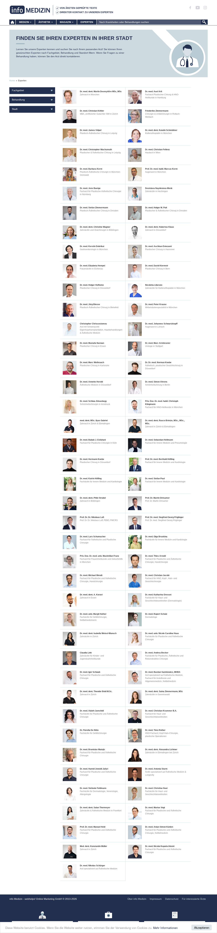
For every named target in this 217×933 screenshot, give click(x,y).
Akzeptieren (201, 927)
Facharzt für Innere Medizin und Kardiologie (165, 462)
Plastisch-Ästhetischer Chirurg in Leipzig (98, 133)
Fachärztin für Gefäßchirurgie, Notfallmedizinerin (93, 618)
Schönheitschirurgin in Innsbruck (95, 404)
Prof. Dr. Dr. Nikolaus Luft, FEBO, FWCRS (99, 520)
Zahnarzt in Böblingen (90, 501)
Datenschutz (172, 899)
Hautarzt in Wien (152, 152)
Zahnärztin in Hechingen (156, 191)
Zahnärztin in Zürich (89, 636)
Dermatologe (151, 617)
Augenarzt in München (155, 172)
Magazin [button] (66, 22)
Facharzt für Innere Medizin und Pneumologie (166, 443)
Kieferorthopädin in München (158, 133)
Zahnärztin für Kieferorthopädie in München (165, 288)
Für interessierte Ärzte (194, 899)
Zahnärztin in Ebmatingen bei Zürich (162, 752)
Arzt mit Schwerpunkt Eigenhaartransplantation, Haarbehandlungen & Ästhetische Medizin (101, 330)
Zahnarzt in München (89, 94)
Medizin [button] (24, 22)
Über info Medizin (136, 899)
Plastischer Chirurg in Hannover (160, 249)
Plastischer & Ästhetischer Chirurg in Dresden (166, 210)
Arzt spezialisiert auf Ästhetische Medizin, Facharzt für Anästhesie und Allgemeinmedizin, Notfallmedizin (164, 678)
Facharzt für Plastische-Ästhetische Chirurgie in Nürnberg (100, 193)
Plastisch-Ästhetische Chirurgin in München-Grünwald (100, 173)
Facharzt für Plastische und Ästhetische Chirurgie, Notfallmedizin (163, 831)
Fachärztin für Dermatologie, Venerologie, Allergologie (99, 792)
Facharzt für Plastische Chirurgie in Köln (98, 443)
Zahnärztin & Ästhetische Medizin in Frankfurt (100, 810)
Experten (87, 22)
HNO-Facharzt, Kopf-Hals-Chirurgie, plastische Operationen (161, 734)
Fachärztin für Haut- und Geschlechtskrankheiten (156, 792)
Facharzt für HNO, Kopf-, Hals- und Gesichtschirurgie (161, 580)
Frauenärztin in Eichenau (91, 269)
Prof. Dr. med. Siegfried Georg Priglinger (163, 520)
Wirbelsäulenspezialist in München (161, 307)
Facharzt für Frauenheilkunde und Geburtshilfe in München (101, 560)
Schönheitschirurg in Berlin (157, 385)
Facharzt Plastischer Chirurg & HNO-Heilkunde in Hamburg (162, 96)
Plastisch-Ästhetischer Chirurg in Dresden (99, 210)
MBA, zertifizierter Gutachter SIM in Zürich (99, 114)
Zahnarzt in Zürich (88, 694)
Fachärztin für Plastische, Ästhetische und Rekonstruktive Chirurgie (164, 657)
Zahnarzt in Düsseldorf (155, 230)
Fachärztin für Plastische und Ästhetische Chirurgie (164, 638)
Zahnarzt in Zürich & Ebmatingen (95, 423)
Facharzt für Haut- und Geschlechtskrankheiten (156, 715)
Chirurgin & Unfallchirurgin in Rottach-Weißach (162, 115)
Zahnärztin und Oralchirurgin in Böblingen (99, 230)
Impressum (156, 899)
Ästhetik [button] (44, 22)
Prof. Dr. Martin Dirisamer (156, 501)
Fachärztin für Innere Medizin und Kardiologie (101, 481)
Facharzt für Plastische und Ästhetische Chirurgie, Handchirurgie (163, 560)
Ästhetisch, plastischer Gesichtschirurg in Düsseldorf (164, 367)
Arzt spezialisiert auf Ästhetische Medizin (98, 868)
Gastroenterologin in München (94, 249)
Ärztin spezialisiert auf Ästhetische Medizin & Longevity (165, 773)
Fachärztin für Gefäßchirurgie (93, 733)
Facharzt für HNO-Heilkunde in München (164, 407)
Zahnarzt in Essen (88, 598)
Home (12, 80)
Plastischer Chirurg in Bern (157, 269)
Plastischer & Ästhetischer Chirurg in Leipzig (100, 152)
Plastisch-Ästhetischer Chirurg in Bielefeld (99, 307)
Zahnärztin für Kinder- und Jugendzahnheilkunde (92, 657)
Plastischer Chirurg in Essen (93, 346)
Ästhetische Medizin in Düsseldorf (95, 385)
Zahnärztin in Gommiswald (157, 694)
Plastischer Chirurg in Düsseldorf (95, 288)
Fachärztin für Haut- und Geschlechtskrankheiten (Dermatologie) (163, 599)
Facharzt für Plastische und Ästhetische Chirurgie (98, 676)
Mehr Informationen (165, 928)
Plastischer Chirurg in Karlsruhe (94, 365)
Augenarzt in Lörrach (154, 327)
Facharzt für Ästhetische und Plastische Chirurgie (98, 541)
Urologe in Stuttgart (154, 346)
